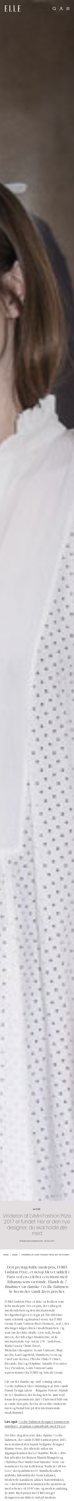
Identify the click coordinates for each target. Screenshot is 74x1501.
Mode (37, 1209)
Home (6, 1255)
